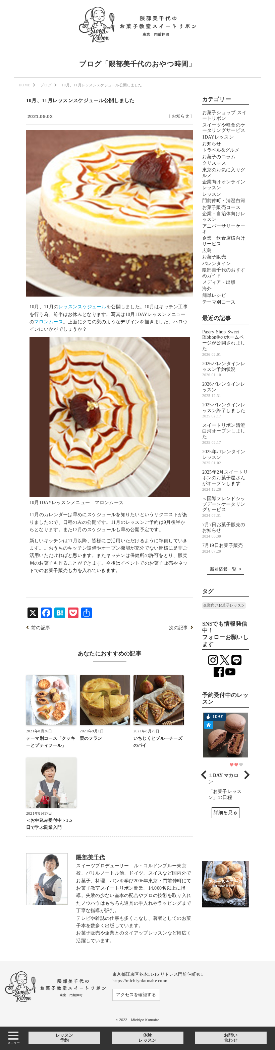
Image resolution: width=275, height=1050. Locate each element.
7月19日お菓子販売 (222, 548)
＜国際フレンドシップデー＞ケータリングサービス (223, 506)
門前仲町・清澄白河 (223, 200)
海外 (207, 288)
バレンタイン (216, 263)
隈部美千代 (90, 857)
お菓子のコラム (219, 156)
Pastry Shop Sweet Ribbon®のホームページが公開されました (223, 342)
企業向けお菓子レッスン (224, 605)
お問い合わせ (230, 1038)
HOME (24, 85)
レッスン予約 (64, 1038)
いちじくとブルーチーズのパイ (157, 742)
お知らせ (180, 116)
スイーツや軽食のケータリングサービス (223, 128)
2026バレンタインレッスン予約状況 (223, 369)
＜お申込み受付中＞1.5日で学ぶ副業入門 (49, 824)
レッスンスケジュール (82, 306)
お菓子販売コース (221, 207)
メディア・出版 (219, 282)
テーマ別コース (219, 302)
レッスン (211, 194)
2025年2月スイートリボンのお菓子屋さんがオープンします (225, 480)
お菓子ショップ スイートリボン (224, 115)
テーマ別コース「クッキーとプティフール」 (50, 742)
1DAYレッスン (218, 137)
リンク (225, 768)
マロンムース (48, 321)
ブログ (46, 85)
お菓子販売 (214, 256)
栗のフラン (91, 738)
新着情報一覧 (223, 569)
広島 (207, 250)
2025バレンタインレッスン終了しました (223, 410)
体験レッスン (147, 1038)
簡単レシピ (214, 295)
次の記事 (178, 627)
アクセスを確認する (136, 994)
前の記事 (40, 627)
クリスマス (214, 163)
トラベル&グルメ (220, 150)
